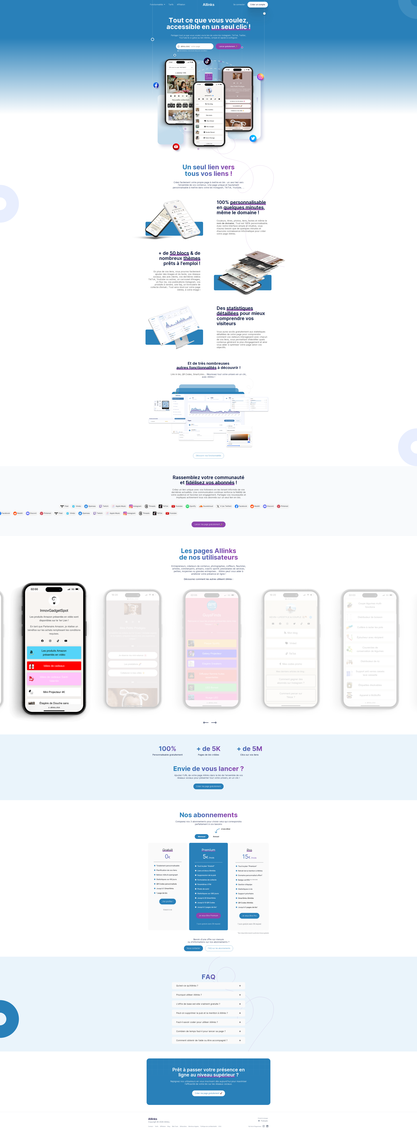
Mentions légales (193, 1126)
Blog (168, 1126)
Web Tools (175, 1126)
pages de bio (211, 907)
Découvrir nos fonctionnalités (208, 456)
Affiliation (181, 4)
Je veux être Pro (249, 916)
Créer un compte (257, 4)
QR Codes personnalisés (166, 884)
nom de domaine (225, 223)
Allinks (208, 4)
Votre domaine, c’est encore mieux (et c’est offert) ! (193, 50)
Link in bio (176, 374)
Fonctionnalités (157, 4)
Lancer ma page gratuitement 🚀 (208, 524)
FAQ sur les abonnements (219, 948)
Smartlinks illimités (246, 898)
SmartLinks (198, 374)
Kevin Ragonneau (256, 1126)
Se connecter (239, 4)
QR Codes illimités (245, 902)
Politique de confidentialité (208, 1126)
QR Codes (187, 374)
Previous (205, 723)
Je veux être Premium (208, 916)
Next (214, 723)
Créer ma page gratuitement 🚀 (208, 1093)
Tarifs (171, 4)
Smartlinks (169, 888)
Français (264, 1121)
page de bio (162, 893)
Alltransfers (183, 1126)
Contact (150, 1126)
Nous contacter (193, 948)
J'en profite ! (167, 901)
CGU (219, 1126)
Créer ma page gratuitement (208, 786)
